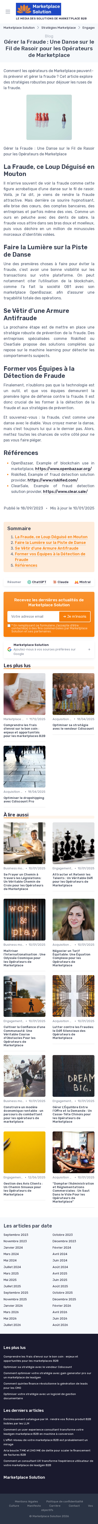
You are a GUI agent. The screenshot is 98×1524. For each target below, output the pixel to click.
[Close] (87, 745)
